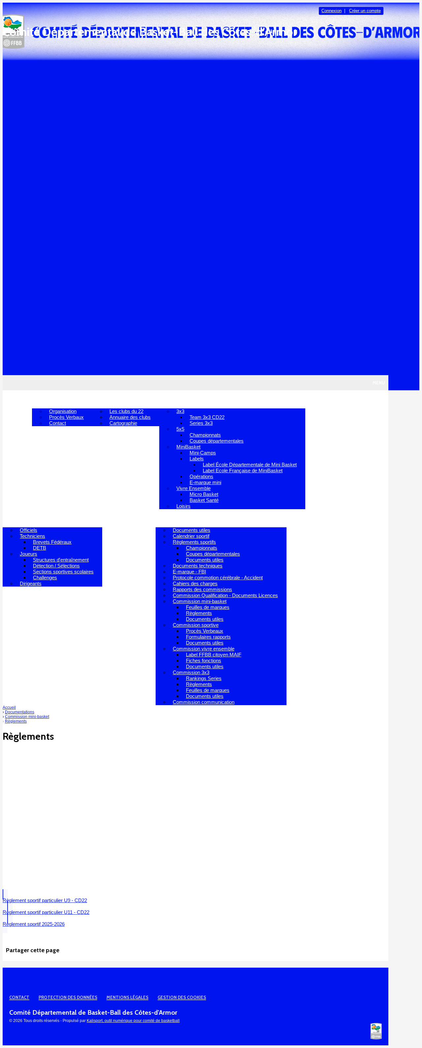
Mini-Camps (203, 452)
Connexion (331, 10)
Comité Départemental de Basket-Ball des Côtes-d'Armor (150, 31)
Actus (115, 518)
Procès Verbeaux (204, 631)
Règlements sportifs (194, 542)
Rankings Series (204, 678)
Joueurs (28, 554)
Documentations (183, 518)
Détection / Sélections (56, 565)
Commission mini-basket (199, 601)
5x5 (180, 429)
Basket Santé (204, 500)
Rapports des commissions (202, 589)
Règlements (199, 613)
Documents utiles (191, 530)
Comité (46, 399)
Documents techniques (198, 565)
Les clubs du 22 (126, 411)
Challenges (45, 577)
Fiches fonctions (203, 660)
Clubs (105, 399)
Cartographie (123, 423)
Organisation (62, 411)
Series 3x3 (201, 423)
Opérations (201, 476)
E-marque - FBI (189, 571)
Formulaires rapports (208, 637)
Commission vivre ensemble (203, 648)
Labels (197, 458)
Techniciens (32, 536)
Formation (22, 518)
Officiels (28, 530)
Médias (141, 518)
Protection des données (68, 997)
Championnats (205, 435)
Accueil (17, 399)
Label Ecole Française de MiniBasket (243, 470)
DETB (39, 548)
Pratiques (177, 399)
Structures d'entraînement (61, 560)
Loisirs (183, 506)
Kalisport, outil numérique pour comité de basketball (133, 1020)
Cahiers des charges (195, 583)
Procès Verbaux (66, 417)
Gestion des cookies (182, 997)
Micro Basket (204, 494)
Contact (57, 423)
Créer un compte (365, 10)
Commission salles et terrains (330, 518)
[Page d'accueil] (376, 1038)
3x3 (180, 411)
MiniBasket (188, 447)
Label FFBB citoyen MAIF (213, 654)
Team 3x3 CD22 (207, 417)
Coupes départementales (217, 441)
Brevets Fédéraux (52, 542)
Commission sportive (196, 625)
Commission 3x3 (191, 672)
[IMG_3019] (167, 879)
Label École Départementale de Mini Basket (250, 464)
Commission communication (203, 702)
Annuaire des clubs (130, 417)
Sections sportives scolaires (63, 571)
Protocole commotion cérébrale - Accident (218, 577)
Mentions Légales (127, 997)
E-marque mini (205, 482)
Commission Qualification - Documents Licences (225, 595)
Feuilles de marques (207, 607)
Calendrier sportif (191, 536)
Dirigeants (31, 583)
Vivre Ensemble (193, 488)
